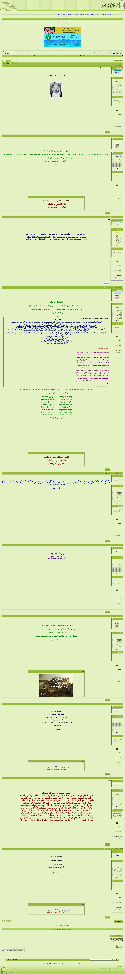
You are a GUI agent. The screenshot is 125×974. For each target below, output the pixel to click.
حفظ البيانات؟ (5, 51)
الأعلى (8, 959)
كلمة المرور (18, 53)
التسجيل (121, 55)
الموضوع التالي (59, 925)
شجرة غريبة (117, 659)
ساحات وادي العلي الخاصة (109, 52)
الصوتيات (108, 972)
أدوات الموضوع (14, 63)
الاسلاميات (103, 970)
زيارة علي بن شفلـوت (117, 658)
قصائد (114, 970)
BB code (120, 943)
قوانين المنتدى (120, 949)
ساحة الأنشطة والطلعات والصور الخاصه (97, 52)
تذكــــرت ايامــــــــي (117, 256)
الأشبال (104, 972)
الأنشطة (109, 968)
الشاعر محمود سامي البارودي (117, 179)
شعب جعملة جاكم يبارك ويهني (117, 660)
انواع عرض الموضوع (6, 63)
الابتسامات (120, 945)
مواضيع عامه (113, 968)
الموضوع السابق (66, 925)
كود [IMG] (121, 946)
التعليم (109, 970)
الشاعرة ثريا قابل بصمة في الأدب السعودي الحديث (117, 178)
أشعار (114, 972)
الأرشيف (12, 959)
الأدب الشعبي (103, 968)
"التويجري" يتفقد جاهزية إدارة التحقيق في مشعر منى (117, 330)
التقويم (33, 55)
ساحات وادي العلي (118, 52)
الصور (119, 972)
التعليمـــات (82, 55)
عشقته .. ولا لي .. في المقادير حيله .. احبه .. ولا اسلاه (117, 331)
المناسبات (118, 970)
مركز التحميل (118, 968)
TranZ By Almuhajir (80, 963)
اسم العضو (18, 51)
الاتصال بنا (25, 959)
